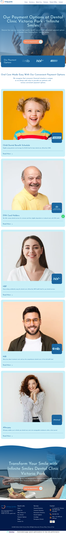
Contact (61, 2)
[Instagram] (53, 522)
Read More (7, 154)
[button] (63, 216)
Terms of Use (51, 527)
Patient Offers (53, 2)
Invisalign (36, 517)
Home (26, 2)
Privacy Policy (43, 527)
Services (31, 2)
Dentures (45, 2)
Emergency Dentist (39, 519)
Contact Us (20, 521)
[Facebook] (51, 522)
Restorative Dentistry (39, 512)
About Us (38, 2)
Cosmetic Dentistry (39, 510)
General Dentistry (38, 508)
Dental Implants (38, 514)
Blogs (18, 519)
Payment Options (21, 517)
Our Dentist (20, 514)
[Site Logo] (7, 2)
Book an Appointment (31, 488)
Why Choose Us (21, 512)
